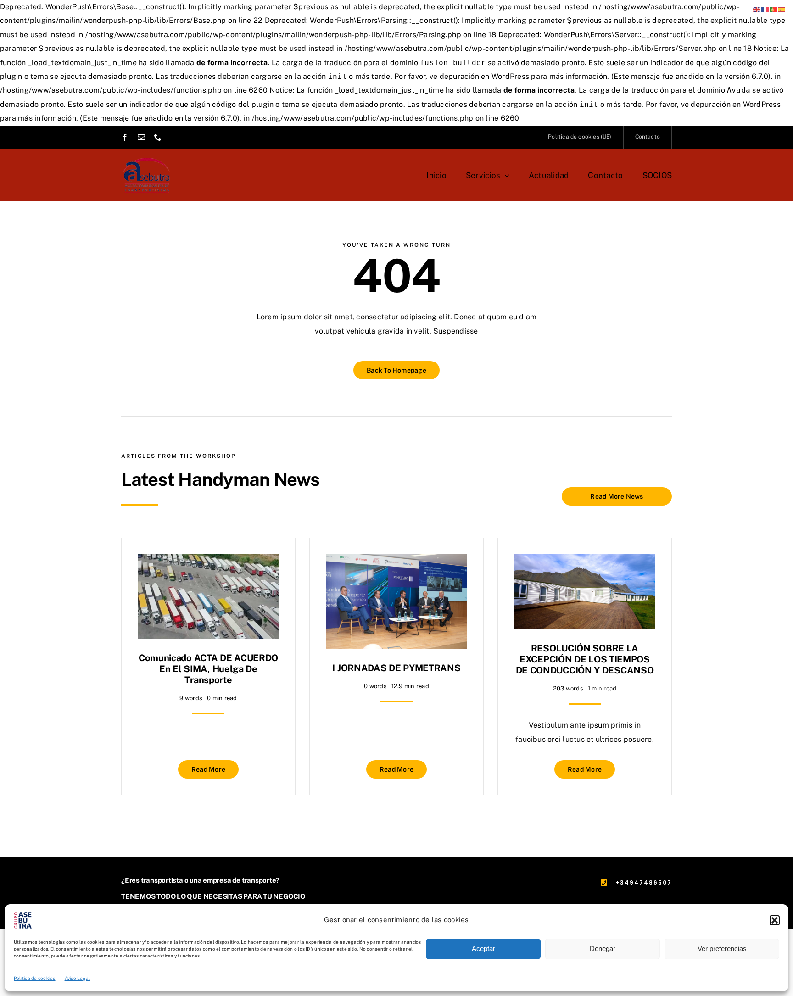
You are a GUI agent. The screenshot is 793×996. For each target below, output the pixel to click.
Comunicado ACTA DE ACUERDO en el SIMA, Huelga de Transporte (208, 668)
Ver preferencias (722, 948)
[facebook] (124, 137)
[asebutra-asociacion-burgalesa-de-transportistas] (146, 154)
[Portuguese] (774, 9)
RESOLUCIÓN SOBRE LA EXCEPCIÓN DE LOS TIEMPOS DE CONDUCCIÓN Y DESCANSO (585, 659)
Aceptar (483, 948)
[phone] (158, 137)
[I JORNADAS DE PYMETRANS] (396, 560)
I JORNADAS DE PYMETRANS (396, 667)
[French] (765, 9)
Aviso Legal (77, 978)
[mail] (141, 137)
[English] (757, 9)
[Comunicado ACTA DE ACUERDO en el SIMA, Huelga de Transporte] (208, 560)
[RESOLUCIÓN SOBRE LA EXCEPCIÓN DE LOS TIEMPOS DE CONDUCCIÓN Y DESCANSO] (584, 560)
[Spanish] (782, 9)
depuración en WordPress (485, 76)
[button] (774, 920)
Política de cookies (35, 978)
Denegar (602, 948)
